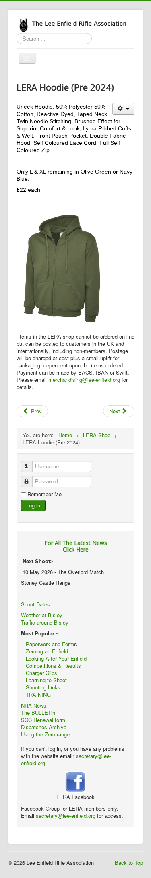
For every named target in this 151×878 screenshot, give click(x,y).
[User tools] (123, 109)
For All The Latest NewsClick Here (75, 546)
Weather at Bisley (41, 615)
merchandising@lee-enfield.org (84, 379)
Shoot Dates (36, 604)
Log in (33, 505)
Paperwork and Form (50, 644)
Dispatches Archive (43, 727)
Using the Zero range (45, 734)
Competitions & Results (51, 665)
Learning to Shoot (46, 680)
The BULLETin (38, 712)
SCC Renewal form (43, 720)
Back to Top (129, 862)
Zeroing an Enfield (47, 651)
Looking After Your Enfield (56, 658)
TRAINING (38, 694)
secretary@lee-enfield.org (66, 815)
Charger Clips (41, 673)
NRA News (33, 705)
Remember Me (44, 494)
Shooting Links (43, 687)
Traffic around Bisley (44, 622)
